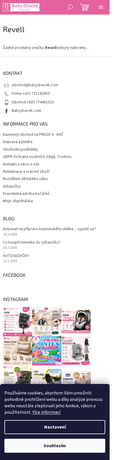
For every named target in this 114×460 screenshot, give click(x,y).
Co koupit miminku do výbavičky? (32, 242)
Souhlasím (55, 446)
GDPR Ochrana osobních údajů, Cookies (37, 157)
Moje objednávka (18, 201)
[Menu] (101, 7)
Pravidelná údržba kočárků (26, 194)
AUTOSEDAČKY (16, 256)
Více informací (46, 412)
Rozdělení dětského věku (25, 179)
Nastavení (55, 427)
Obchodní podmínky (20, 149)
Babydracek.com (26, 111)
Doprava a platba (17, 142)
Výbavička (11, 186)
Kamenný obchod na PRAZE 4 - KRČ (33, 135)
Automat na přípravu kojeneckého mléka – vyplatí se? (49, 229)
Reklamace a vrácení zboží (26, 172)
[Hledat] (70, 7)
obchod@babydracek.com (35, 85)
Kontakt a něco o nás (21, 164)
